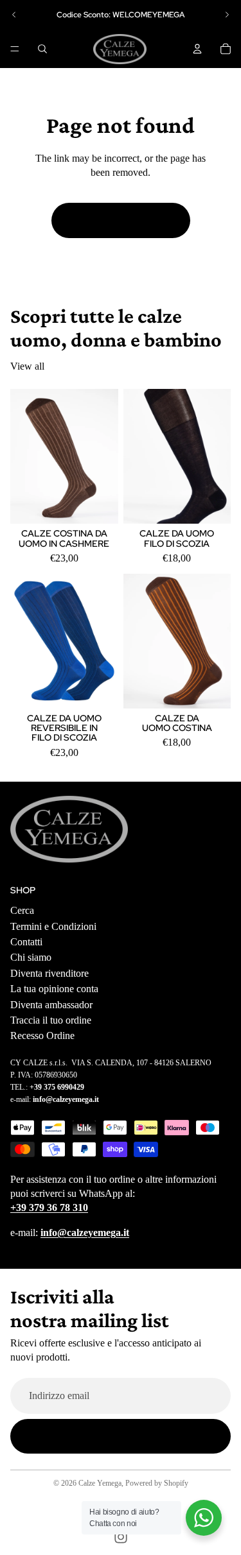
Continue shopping (121, 219)
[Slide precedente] (14, 15)
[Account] (197, 49)
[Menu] (15, 49)
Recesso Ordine (42, 1035)
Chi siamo (30, 957)
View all (27, 366)
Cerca (22, 910)
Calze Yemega (99, 1483)
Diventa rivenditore (49, 973)
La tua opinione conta (54, 988)
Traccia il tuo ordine (50, 1020)
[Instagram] (121, 1537)
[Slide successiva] (227, 15)
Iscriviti (120, 1435)
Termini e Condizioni (53, 925)
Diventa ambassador (51, 1004)
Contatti (26, 941)
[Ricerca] (42, 49)
